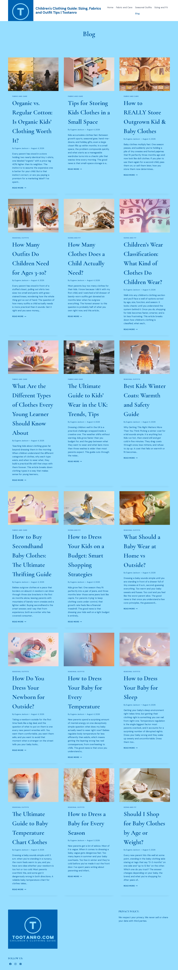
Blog (137, 13)
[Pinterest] (20, 964)
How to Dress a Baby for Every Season (87, 823)
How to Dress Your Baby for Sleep (141, 688)
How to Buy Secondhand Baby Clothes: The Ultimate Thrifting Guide (31, 555)
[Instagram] (15, 964)
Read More (19, 188)
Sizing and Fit (161, 7)
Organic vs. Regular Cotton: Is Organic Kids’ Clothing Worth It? (32, 121)
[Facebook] (10, 964)
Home (110, 7)
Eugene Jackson (22, 148)
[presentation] (33, 74)
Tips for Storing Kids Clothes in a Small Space (89, 112)
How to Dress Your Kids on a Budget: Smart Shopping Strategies (86, 555)
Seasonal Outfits (143, 7)
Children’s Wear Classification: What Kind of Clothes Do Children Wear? (143, 263)
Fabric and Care (124, 7)
